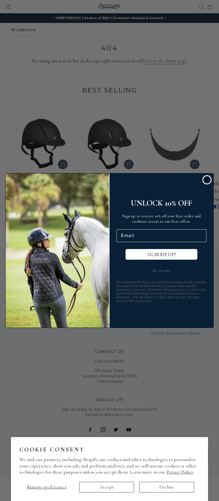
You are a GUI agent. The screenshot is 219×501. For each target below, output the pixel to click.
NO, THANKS (161, 271)
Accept (107, 487)
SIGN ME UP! (161, 254)
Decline (166, 487)
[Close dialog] (207, 180)
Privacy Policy (180, 472)
